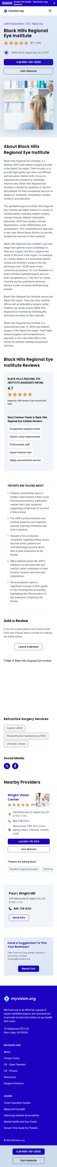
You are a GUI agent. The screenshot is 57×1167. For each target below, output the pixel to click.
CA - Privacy (10, 1070)
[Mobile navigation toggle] (49, 11)
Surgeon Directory (14, 1083)
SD (28, 23)
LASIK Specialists (14, 23)
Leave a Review (28, 647)
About (7, 1052)
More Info (21, 917)
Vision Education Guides (17, 1102)
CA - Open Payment (14, 1064)
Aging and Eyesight (14, 1109)
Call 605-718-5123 (28, 841)
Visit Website (28, 1160)
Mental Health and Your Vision (20, 1121)
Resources (10, 1077)
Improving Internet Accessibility (21, 1115)
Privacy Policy (12, 1058)
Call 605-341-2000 (28, 1151)
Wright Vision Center (18, 797)
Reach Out (28, 968)
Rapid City (37, 23)
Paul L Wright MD (22, 893)
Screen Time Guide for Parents (21, 1127)
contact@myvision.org (19, 959)
